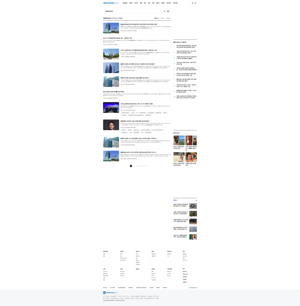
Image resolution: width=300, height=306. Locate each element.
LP (136, 112)
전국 (104, 280)
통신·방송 (138, 256)
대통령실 (184, 254)
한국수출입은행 (151, 112)
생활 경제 (153, 256)
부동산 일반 (122, 260)
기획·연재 (175, 3)
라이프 (163, 3)
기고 (168, 256)
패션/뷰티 (153, 273)
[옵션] (168, 11)
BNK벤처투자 (136, 132)
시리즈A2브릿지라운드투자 (157, 130)
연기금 (132, 112)
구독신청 (151, 287)
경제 (141, 3)
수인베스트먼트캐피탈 (145, 130)
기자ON (185, 279)
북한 (184, 258)
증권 (104, 256)
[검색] (164, 11)
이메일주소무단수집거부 (141, 287)
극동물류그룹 (148, 115)
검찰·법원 (105, 273)
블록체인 (138, 262)
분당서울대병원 (148, 132)
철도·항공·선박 (123, 258)
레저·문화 (153, 280)
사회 (149, 3)
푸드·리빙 (153, 277)
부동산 (130, 3)
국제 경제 (122, 271)
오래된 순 (168, 18)
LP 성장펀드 (123, 115)
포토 (184, 269)
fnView (184, 271)
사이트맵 (165, 287)
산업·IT (136, 3)
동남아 (157, 3)
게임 (137, 258)
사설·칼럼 (169, 254)
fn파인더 (169, 271)
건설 (121, 256)
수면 (142, 132)
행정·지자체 (105, 275)
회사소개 (105, 287)
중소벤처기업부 (143, 112)
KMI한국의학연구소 (125, 112)
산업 (137, 254)
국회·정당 (185, 256)
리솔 (130, 132)
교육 (104, 277)
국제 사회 (122, 275)
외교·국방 (185, 260)
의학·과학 (138, 264)
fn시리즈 (169, 273)
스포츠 (152, 275)
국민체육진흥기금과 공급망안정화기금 (136, 115)
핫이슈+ (169, 275)
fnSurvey (185, 274)
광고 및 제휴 (112, 287)
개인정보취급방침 (121, 287)
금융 (104, 254)
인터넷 (137, 260)
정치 (145, 3)
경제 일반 (153, 254)
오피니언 (168, 3)
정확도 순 (156, 18)
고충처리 (158, 287)
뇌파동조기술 (136, 130)
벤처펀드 (165, 112)
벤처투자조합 (158, 112)
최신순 (162, 18)
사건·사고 (105, 271)
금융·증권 (125, 3)
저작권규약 (130, 287)
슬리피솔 (129, 130)
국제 (153, 3)
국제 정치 (122, 273)
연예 (152, 271)
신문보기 (185, 282)
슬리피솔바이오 (124, 132)
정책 (121, 254)
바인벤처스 (123, 130)
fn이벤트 (185, 277)
